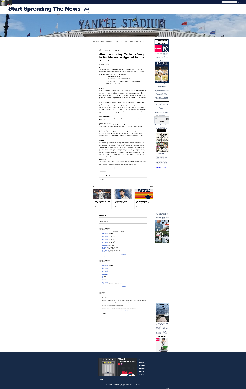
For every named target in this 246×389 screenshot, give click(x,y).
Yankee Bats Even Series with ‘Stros (121, 202)
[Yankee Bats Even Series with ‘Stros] (123, 194)
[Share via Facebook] (100, 175)
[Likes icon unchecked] (103, 257)
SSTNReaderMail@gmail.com (161, 128)
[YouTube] (241, 2)
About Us (142, 368)
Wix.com (127, 387)
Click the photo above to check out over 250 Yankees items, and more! (161, 59)
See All (151, 186)
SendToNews (123, 385)
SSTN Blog (142, 362)
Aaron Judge (102, 167)
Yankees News (109, 41)
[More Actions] (146, 229)
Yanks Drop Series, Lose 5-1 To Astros (102, 202)
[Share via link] (109, 175)
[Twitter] (238, 2)
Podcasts (142, 365)
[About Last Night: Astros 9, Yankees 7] (144, 194)
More (141, 41)
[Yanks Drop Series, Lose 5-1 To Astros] (102, 194)
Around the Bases (134, 41)
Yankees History (124, 41)
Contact (141, 371)
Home (141, 360)
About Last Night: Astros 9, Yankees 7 (142, 202)
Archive (141, 374)
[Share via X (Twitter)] (103, 175)
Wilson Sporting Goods (127, 384)
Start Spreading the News (98, 41)
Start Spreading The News (44, 9)
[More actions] (146, 50)
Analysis (116, 41)
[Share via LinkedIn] (106, 175)
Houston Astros (110, 167)
